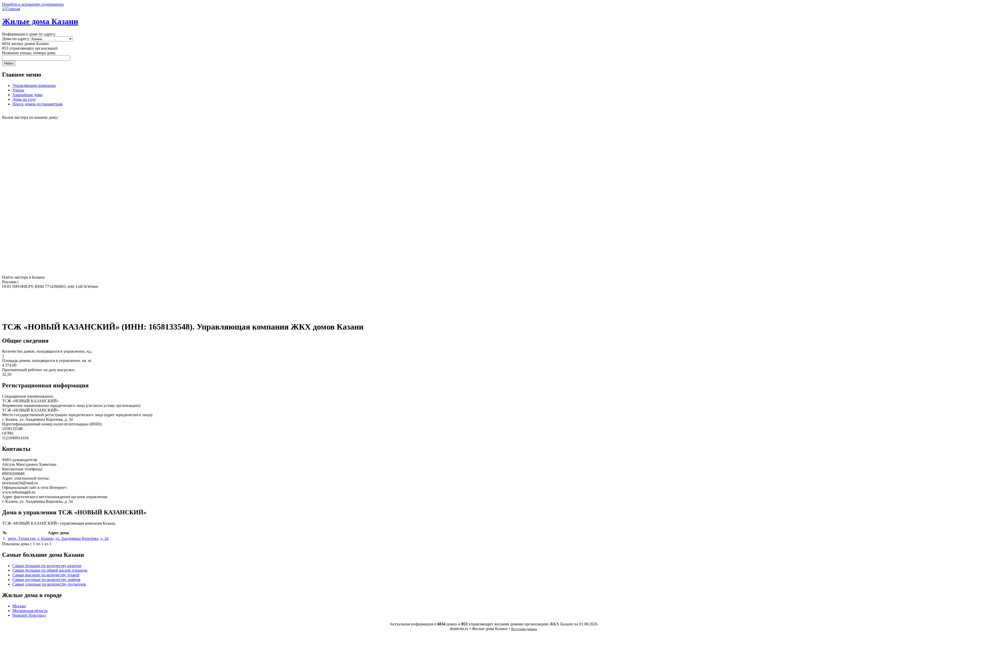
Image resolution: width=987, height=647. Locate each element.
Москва (19, 606)
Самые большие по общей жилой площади (49, 570)
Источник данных (524, 629)
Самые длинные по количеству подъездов (49, 584)
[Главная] (11, 9)
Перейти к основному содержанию (33, 4)
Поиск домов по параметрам (37, 104)
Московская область (30, 610)
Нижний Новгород (29, 615)
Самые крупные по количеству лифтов (46, 579)
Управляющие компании (34, 85)
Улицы (18, 90)
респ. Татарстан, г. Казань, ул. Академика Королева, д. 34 (58, 538)
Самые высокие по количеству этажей (45, 575)
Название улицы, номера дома (28, 53)
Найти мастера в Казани (23, 277)
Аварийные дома (27, 95)
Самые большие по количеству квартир (46, 565)
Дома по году (24, 99)
